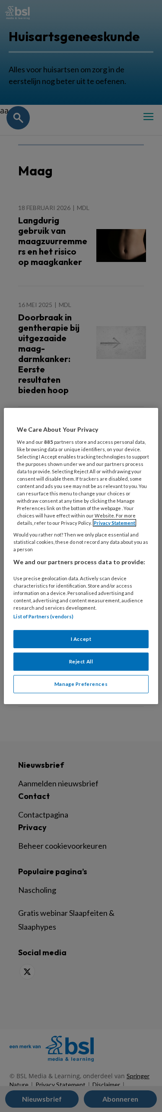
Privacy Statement (114, 523)
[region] (81, 556)
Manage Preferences (81, 684)
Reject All (81, 661)
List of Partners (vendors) (43, 616)
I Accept (81, 639)
